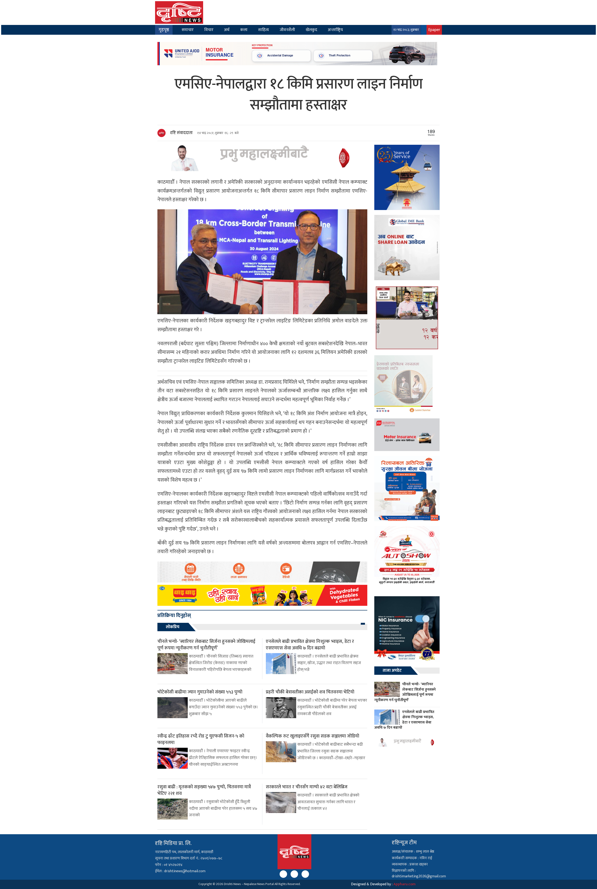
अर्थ (226, 29)
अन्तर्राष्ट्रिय (335, 29)
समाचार (188, 29)
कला (243, 29)
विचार (208, 29)
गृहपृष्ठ (164, 30)
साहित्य (263, 29)
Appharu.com (404, 884)
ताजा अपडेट (392, 670)
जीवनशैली (287, 29)
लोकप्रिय (172, 627)
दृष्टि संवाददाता (181, 132)
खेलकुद (311, 29)
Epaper (434, 29)
